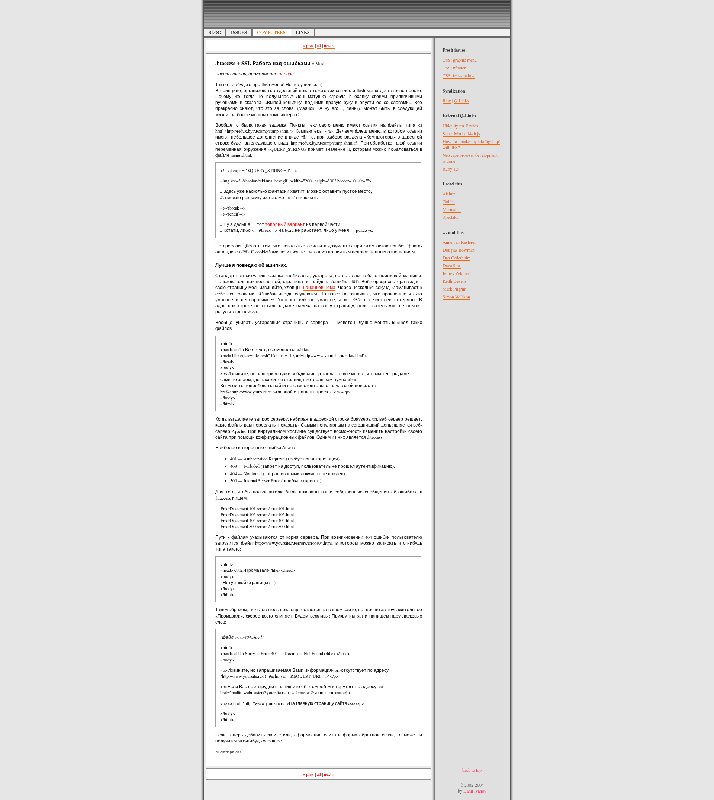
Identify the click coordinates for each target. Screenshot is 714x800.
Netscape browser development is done (470, 158)
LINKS (303, 32)
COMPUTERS (271, 32)
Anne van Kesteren (459, 242)
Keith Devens (455, 281)
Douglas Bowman (459, 250)
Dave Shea (452, 265)
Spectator (451, 217)
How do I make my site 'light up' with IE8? (471, 144)
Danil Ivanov (474, 791)
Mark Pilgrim (454, 289)
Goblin (449, 201)
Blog (447, 100)
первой (286, 74)
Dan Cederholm (456, 257)
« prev (308, 45)
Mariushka (452, 209)
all (319, 45)
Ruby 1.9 (451, 169)
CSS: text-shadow (459, 75)
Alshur (449, 194)
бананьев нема (319, 287)
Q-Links (461, 100)
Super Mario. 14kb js (461, 133)
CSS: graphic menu (460, 60)
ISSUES (239, 32)
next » (329, 45)
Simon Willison (456, 296)
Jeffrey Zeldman (457, 273)
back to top (472, 770)
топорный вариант (285, 224)
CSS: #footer (454, 68)
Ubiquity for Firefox (461, 126)
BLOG (214, 32)
